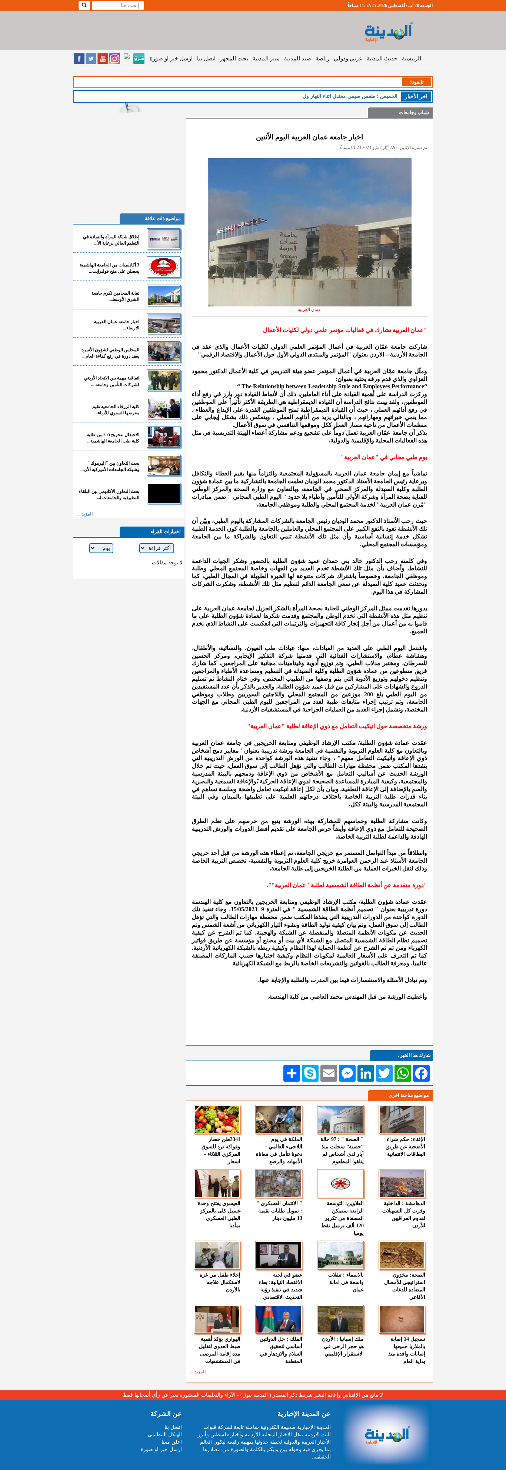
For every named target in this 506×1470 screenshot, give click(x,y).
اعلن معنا (172, 1442)
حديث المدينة (382, 59)
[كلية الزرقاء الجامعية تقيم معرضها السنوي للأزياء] (164, 408)
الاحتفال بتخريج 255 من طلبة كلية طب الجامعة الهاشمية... (113, 438)
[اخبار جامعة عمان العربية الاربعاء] (164, 323)
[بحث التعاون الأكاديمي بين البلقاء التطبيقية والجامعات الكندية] (164, 493)
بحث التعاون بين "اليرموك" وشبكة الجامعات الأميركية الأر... (110, 466)
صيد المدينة (297, 59)
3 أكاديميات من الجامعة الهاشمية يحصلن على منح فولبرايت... (109, 268)
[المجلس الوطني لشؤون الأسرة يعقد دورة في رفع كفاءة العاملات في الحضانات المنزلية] (164, 351)
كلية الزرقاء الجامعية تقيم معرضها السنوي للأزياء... (115, 409)
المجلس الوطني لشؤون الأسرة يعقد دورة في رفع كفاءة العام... (110, 353)
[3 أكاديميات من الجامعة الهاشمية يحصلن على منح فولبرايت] (164, 267)
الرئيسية (411, 59)
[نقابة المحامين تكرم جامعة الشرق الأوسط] (164, 295)
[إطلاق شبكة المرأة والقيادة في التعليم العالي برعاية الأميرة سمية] (164, 238)
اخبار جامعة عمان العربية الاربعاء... (116, 325)
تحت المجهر (234, 59)
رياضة (322, 59)
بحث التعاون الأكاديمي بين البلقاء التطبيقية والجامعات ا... (109, 494)
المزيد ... (198, 1371)
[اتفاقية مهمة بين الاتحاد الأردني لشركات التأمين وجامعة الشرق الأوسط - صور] (164, 380)
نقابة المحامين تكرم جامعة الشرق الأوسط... (115, 296)
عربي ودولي (348, 59)
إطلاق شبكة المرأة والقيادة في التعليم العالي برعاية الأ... (111, 240)
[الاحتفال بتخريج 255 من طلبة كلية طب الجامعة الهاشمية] (164, 436)
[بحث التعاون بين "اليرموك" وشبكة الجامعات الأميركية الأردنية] (164, 465)
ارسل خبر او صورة (171, 59)
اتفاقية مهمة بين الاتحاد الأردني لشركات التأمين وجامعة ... (111, 381)
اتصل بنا (206, 59)
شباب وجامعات (414, 112)
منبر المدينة (266, 59)
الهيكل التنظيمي (165, 1434)
